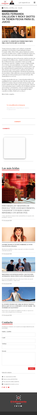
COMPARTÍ (17, 121)
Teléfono (4, 343)
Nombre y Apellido (6, 331)
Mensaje (4, 351)
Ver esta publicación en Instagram (16, 105)
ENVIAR (31, 368)
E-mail (3, 337)
